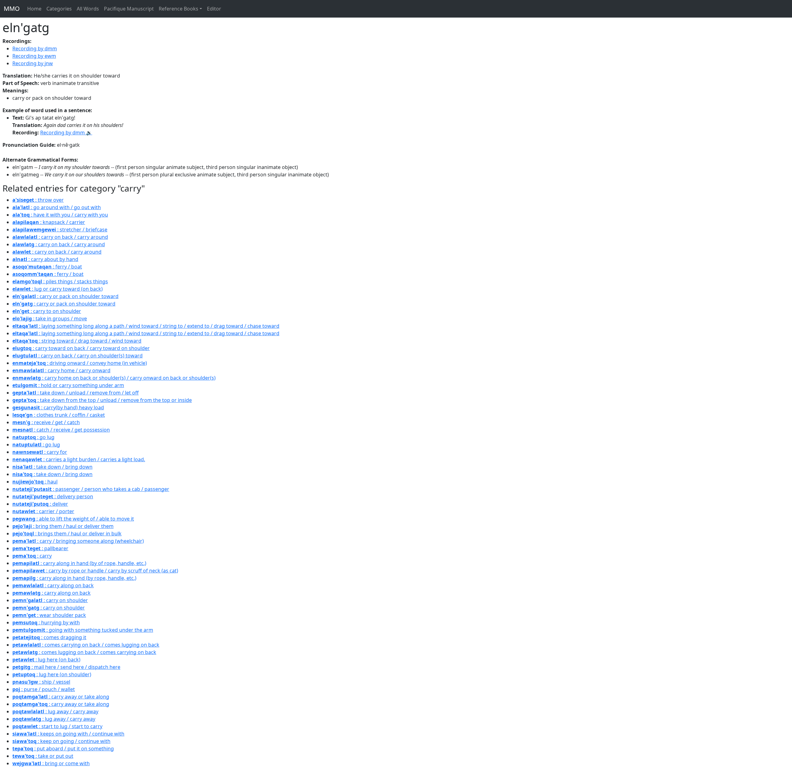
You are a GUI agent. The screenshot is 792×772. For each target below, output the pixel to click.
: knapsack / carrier (48, 222)
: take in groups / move (49, 318)
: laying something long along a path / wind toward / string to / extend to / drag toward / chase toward (145, 326)
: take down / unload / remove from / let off (75, 392)
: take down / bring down (52, 466)
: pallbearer (40, 548)
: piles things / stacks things (60, 281)
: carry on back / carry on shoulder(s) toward (77, 355)
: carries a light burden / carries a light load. (78, 459)
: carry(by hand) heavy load (58, 407)
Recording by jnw (32, 63)
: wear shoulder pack (49, 615)
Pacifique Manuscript (129, 8)
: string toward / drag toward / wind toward (76, 340)
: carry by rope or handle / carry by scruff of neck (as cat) (95, 570)
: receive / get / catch (46, 422)
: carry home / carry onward (61, 370)
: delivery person (52, 496)
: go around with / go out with (56, 207)
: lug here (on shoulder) (51, 674)
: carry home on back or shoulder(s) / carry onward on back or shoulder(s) (114, 377)
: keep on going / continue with (61, 741)
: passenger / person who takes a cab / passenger (90, 489)
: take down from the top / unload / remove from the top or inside (102, 400)
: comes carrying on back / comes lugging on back (85, 644)
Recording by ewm (34, 56)
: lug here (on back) (46, 659)
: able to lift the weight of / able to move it (73, 518)
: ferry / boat (47, 266)
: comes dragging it (49, 637)
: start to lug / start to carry (57, 726)
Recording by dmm (34, 48)
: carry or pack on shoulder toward (65, 296)
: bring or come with (51, 763)
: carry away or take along (60, 696)
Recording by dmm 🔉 (66, 132)
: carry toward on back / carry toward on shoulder (81, 348)
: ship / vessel (41, 681)
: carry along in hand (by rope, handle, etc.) (74, 578)
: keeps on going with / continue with (68, 733)
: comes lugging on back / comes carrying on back (84, 652)
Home (34, 8)
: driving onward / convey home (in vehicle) (79, 363)
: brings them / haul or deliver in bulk (67, 533)
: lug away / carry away (55, 711)
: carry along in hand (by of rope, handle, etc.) (79, 563)
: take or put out (42, 756)
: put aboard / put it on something (63, 748)
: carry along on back (53, 585)
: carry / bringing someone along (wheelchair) (78, 541)
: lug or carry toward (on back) (57, 288)
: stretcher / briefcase (59, 229)
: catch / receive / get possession (61, 429)
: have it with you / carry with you (60, 214)
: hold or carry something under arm (68, 385)
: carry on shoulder (50, 600)
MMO (12, 8)
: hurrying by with (46, 622)
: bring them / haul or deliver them (63, 526)
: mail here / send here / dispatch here (66, 667)
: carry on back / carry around (60, 237)
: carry (32, 555)
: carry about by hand (45, 259)
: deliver (40, 503)
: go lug (33, 437)
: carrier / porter (43, 511)
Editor (214, 8)
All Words (88, 8)
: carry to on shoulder (46, 311)
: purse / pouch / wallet (43, 689)
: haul (35, 481)
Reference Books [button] (178, 8)
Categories (59, 8)
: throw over (38, 199)
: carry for (39, 452)
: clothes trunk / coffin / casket (58, 414)
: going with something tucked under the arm (82, 629)
